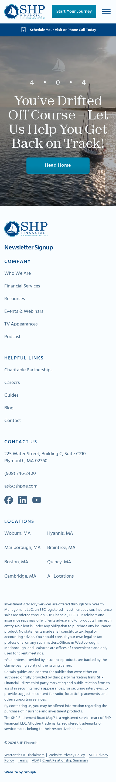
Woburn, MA (17, 533)
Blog (8, 408)
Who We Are (17, 273)
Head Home (58, 165)
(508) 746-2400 (20, 473)
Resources (14, 299)
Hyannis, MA (60, 533)
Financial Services (22, 286)
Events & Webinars (23, 311)
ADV (35, 760)
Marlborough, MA (22, 547)
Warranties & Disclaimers (24, 755)
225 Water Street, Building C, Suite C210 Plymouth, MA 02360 (45, 458)
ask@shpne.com (20, 486)
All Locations (60, 576)
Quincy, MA (59, 562)
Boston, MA (16, 562)
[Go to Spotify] (36, 500)
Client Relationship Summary (65, 760)
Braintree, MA (61, 547)
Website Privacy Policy (67, 755)
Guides (11, 395)
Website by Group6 (20, 772)
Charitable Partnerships (28, 370)
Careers (12, 382)
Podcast (12, 337)
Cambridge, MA (20, 576)
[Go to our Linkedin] (22, 500)
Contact (12, 420)
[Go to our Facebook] (8, 500)
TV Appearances (20, 324)
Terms (23, 760)
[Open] (106, 11)
